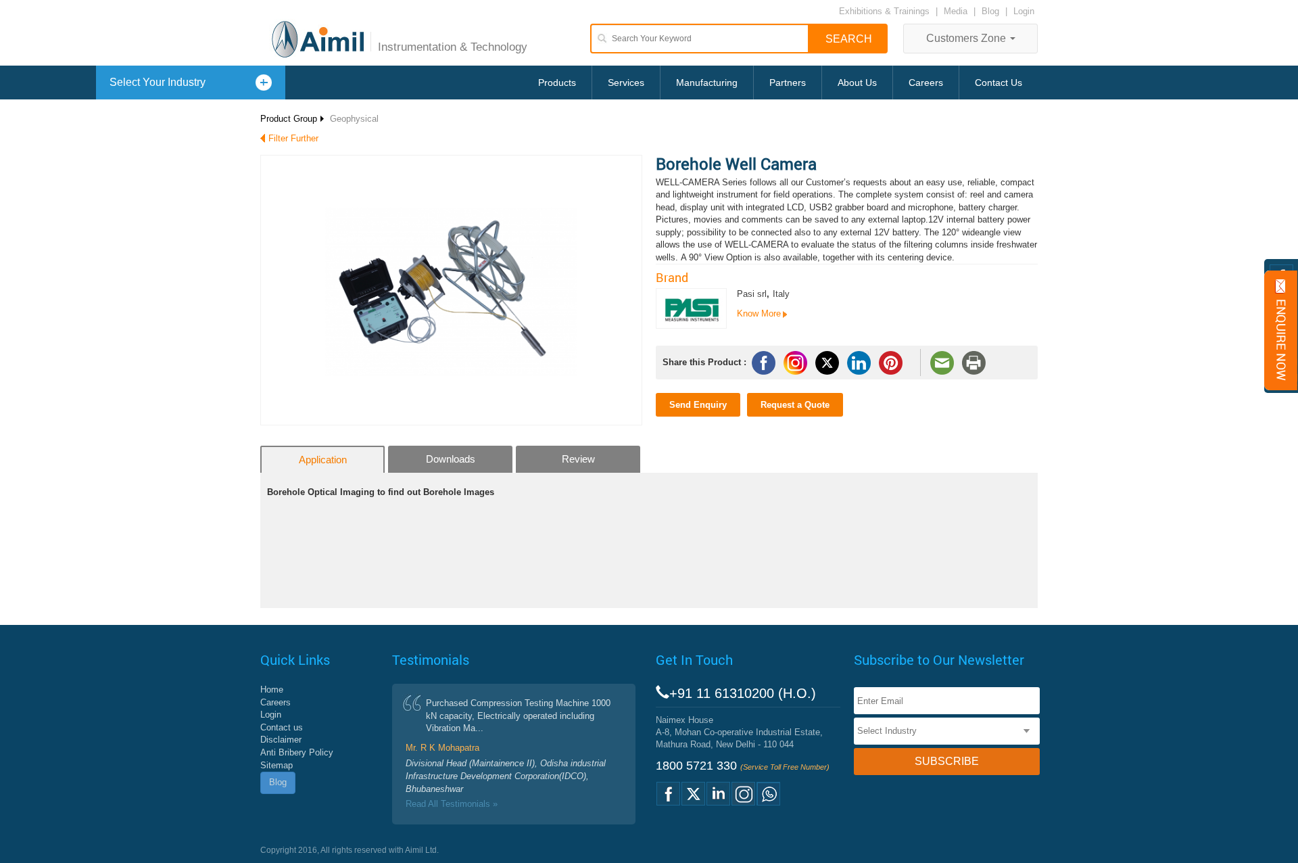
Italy (781, 294)
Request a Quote (795, 405)
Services (626, 82)
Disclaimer (281, 739)
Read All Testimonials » (452, 804)
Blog (990, 11)
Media (957, 11)
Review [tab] (578, 459)
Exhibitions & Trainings (884, 11)
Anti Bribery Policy (296, 752)
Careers (926, 82)
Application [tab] (323, 459)
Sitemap (276, 765)
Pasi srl (752, 294)
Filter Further (293, 138)
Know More (759, 313)
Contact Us (998, 82)
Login (1023, 11)
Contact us (281, 727)
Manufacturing (707, 82)
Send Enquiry (698, 405)
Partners (787, 82)
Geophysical (354, 119)
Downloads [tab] (450, 459)
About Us (857, 82)
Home (271, 689)
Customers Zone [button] (967, 38)
